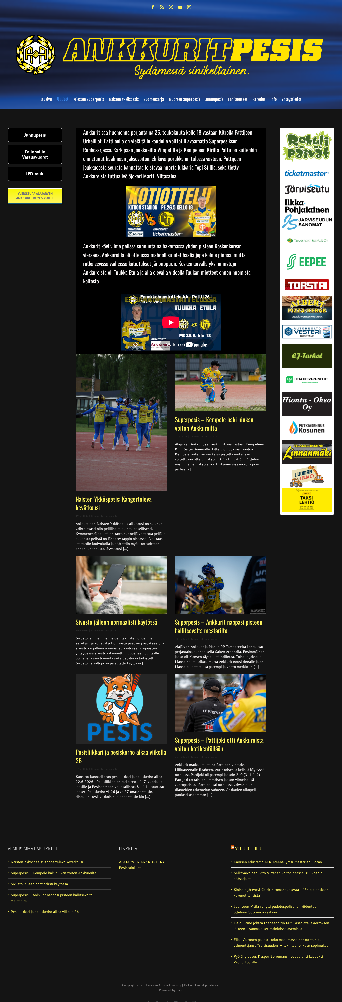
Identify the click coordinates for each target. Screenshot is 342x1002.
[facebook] (153, 7)
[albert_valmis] (307, 297)
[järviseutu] (307, 186)
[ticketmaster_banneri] (307, 168)
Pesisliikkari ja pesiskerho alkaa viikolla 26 (121, 756)
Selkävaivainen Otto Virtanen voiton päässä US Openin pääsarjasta (278, 875)
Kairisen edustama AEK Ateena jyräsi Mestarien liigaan (278, 861)
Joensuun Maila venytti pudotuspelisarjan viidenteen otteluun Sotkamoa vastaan (276, 909)
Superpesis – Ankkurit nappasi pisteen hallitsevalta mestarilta (218, 626)
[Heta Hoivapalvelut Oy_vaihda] (307, 369)
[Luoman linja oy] (307, 465)
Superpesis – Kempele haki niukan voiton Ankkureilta (214, 423)
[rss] (162, 7)
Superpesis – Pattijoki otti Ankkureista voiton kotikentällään (219, 744)
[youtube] (180, 7)
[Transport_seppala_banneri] (307, 236)
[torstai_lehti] (307, 280)
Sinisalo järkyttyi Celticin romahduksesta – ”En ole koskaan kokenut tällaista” (281, 892)
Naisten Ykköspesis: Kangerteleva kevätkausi (114, 503)
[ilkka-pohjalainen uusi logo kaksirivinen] (307, 201)
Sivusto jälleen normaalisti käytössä (116, 621)
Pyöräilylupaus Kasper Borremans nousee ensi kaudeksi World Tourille (278, 959)
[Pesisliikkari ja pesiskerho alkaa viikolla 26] (121, 709)
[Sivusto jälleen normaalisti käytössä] (121, 585)
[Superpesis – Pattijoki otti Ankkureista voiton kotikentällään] (220, 703)
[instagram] (189, 7)
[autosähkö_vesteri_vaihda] (307, 321)
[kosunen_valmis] (307, 417)
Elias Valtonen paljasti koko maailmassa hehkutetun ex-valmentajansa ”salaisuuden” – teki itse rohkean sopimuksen (282, 942)
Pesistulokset (130, 867)
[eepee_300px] (307, 252)
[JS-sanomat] (307, 216)
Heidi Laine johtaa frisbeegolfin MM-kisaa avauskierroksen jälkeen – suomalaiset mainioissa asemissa (281, 925)
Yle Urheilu (248, 849)
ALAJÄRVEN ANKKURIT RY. (142, 861)
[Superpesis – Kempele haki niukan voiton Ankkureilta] (220, 382)
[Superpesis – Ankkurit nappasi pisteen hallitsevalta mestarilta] (220, 585)
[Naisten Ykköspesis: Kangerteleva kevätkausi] (121, 422)
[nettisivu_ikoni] (307, 132)
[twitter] (171, 7)
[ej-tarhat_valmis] (307, 345)
